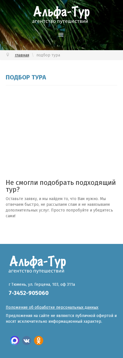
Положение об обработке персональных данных (52, 307)
